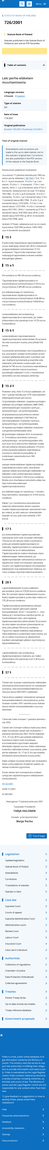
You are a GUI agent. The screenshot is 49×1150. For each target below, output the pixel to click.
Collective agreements (16, 983)
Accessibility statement (13, 1128)
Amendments (11, 872)
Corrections (11, 879)
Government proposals (20, 1018)
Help (4, 1109)
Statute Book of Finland (20, 15)
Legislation (12, 854)
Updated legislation (14, 860)
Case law (10, 900)
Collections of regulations (17, 964)
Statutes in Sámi (13, 891)
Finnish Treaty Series (15, 997)
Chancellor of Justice (15, 970)
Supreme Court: (13, 906)
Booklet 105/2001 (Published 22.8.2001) (23, 129)
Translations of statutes (17, 885)
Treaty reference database (18, 1010)
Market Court (12, 931)
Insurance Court (13, 943)
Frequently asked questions (15, 1115)
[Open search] (22, 4)
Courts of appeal (13, 912)
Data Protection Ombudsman (19, 977)
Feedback (6, 1121)
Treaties (10, 991)
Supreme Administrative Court (20, 918)
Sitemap (6, 1134)
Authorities (12, 958)
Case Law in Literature (16, 950)
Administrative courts (15, 925)
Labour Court (12, 937)
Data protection (10, 1140)
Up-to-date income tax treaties (20, 1004)
